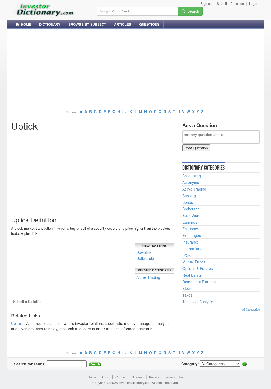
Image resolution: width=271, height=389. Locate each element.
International (192, 248)
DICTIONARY (49, 24)
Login (253, 3)
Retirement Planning (199, 281)
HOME (25, 24)
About (106, 377)
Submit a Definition (230, 3)
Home (92, 377)
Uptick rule (145, 258)
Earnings (189, 222)
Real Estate (192, 275)
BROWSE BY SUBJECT (87, 24)
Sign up (206, 3)
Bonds (187, 202)
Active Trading (148, 277)
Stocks (187, 288)
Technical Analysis (197, 301)
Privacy (154, 377)
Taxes (187, 295)
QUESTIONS (149, 24)
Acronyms (190, 182)
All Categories (251, 309)
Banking (189, 195)
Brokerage (191, 208)
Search (192, 11)
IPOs (186, 255)
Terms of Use (174, 377)
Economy (190, 228)
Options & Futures (197, 268)
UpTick (17, 323)
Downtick (143, 252)
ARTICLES (122, 24)
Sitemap (138, 377)
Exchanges (191, 235)
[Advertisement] (135, 70)
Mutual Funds (193, 261)
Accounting (191, 175)
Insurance (190, 242)
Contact (121, 377)
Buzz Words (192, 215)
